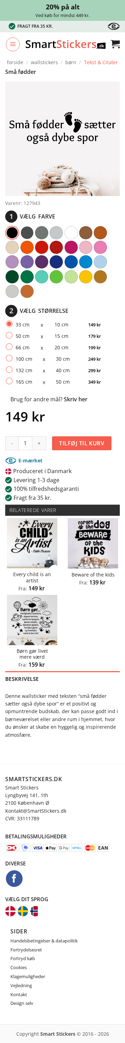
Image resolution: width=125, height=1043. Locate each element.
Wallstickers (44, 62)
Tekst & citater (101, 62)
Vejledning (21, 985)
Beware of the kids (93, 575)
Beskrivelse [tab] (22, 678)
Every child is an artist (32, 577)
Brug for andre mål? (49, 399)
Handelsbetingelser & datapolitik (44, 941)
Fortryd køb (22, 958)
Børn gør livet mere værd (32, 654)
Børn (70, 62)
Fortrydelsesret (26, 950)
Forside (15, 62)
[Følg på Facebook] (14, 878)
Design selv (21, 1003)
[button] (13, 44)
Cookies (18, 967)
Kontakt (18, 994)
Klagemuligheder (27, 976)
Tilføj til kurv (81, 443)
